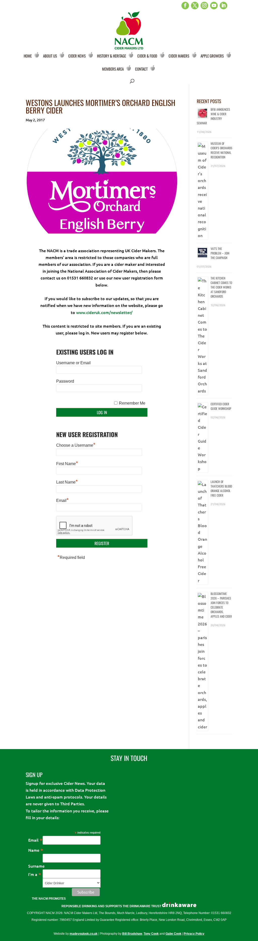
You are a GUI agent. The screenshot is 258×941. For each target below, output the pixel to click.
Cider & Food (147, 56)
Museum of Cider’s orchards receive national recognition (221, 150)
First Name (67, 464)
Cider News (77, 56)
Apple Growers (212, 56)
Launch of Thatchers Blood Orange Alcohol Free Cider (221, 488)
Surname (36, 866)
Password (65, 381)
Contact (141, 69)
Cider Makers (179, 56)
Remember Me (132, 403)
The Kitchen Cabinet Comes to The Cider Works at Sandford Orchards (221, 287)
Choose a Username (75, 445)
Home (28, 56)
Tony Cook (151, 933)
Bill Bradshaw (132, 933)
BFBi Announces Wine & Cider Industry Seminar (213, 116)
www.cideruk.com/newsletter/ (104, 312)
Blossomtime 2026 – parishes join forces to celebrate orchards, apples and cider (221, 604)
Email (62, 500)
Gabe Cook (173, 933)
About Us (50, 56)
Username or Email (73, 363)
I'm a (34, 874)
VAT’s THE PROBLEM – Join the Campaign (220, 253)
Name (35, 850)
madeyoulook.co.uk (84, 933)
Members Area (113, 69)
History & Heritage (111, 56)
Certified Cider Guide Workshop (221, 406)
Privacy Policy (194, 933)
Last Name (67, 482)
